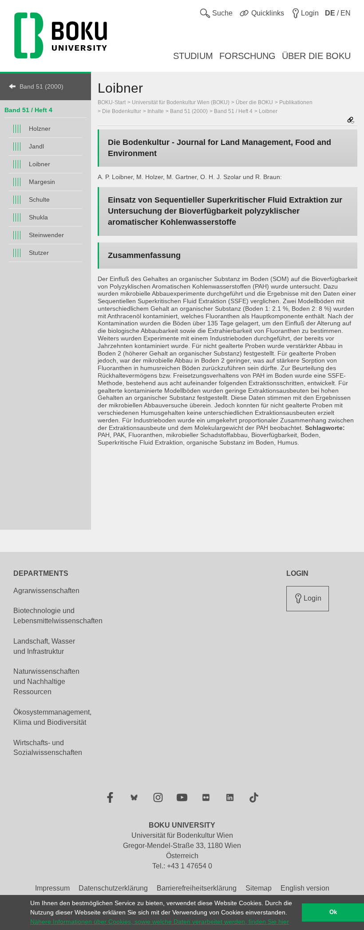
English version (305, 888)
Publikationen (296, 102)
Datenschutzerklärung (113, 888)
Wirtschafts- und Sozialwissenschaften (47, 748)
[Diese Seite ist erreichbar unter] (350, 120)
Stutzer (39, 252)
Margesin (42, 181)
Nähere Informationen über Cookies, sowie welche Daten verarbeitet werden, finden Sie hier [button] (159, 921)
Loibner (39, 164)
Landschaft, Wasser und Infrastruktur (44, 646)
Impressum (52, 888)
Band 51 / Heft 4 (28, 109)
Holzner (40, 128)
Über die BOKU (254, 102)
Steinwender (46, 234)
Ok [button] (333, 912)
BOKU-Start (112, 102)
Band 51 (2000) (41, 86)
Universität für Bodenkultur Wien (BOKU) (180, 102)
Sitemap (258, 888)
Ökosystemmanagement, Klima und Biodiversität (52, 717)
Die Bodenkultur (121, 111)
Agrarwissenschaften (46, 590)
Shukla (38, 217)
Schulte (39, 199)
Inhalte (155, 111)
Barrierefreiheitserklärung (197, 888)
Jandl (36, 146)
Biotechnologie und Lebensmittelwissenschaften (58, 616)
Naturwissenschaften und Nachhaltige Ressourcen (46, 682)
